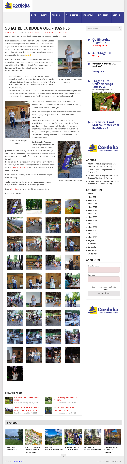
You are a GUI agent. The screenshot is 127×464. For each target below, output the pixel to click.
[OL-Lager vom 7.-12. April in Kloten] (73, 437)
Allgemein (91, 240)
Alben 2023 (39, 32)
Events (44, 15)
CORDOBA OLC (18, 461)
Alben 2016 (92, 204)
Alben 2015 (92, 200)
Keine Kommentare (61, 32)
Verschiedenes (72, 15)
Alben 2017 (92, 207)
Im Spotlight (93, 247)
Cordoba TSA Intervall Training (100, 166)
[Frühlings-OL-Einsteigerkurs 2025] (92, 437)
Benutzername (94, 266)
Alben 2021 (92, 220)
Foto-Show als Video (20, 168)
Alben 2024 (92, 230)
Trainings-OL (93, 172)
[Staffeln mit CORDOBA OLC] (14, 437)
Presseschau (48, 32)
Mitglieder (103, 15)
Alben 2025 (92, 234)
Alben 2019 (92, 214)
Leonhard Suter (10, 32)
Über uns (117, 15)
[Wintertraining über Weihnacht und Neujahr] (33, 437)
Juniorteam (88, 15)
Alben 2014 (92, 197)
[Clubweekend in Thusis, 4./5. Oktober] (112, 437)
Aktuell (32, 32)
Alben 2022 (92, 224)
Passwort (91, 275)
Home (33, 15)
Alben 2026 (92, 237)
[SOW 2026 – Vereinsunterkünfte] (53, 437)
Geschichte (92, 244)
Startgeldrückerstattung (109, 461)
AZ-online (14, 189)
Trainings (56, 15)
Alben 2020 (92, 217)
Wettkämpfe (92, 254)
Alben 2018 (92, 210)
